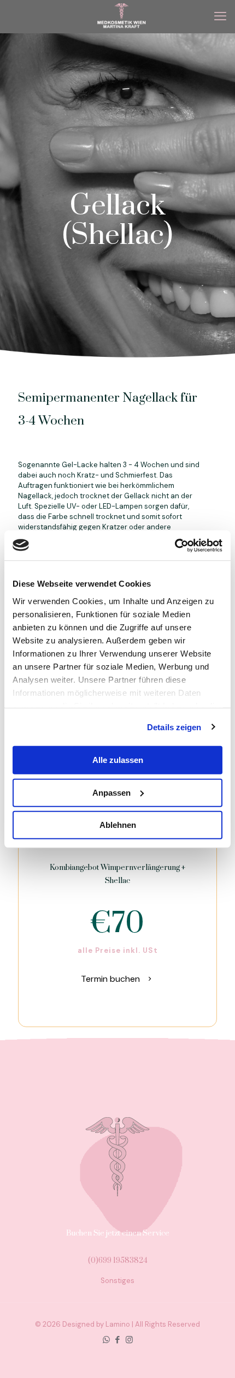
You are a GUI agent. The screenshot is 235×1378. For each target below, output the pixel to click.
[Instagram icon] (129, 1339)
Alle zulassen (117, 760)
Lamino (117, 1324)
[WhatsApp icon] (106, 1339)
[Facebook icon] (118, 1339)
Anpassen (111, 792)
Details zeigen (174, 726)
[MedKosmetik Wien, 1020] (121, 16)
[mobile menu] (220, 16)
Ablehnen (117, 825)
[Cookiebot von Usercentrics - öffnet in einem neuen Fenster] (174, 545)
